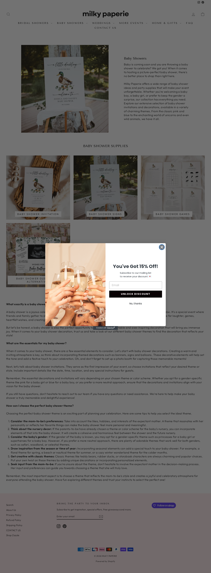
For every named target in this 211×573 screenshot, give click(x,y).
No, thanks (135, 303)
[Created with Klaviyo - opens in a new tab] (105, 328)
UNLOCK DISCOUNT (135, 294)
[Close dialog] (162, 247)
